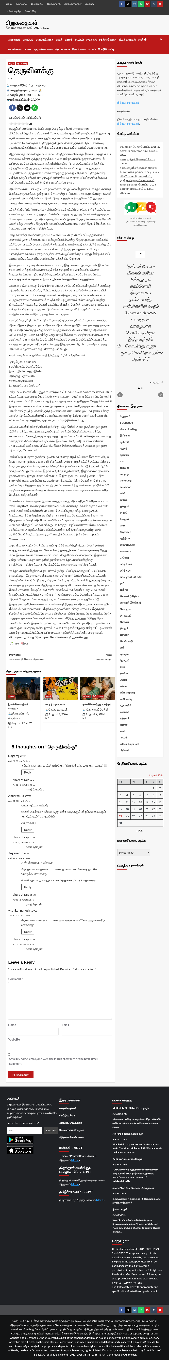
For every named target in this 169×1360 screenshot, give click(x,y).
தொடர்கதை (79, 49)
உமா (122, 461)
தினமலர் (124, 634)
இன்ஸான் (125, 435)
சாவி (122, 525)
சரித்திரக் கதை (107, 39)
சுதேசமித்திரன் (127, 544)
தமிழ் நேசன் (126, 563)
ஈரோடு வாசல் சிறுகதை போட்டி (136, 176)
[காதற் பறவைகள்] (60, 688)
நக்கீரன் (124, 673)
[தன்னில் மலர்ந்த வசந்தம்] (97, 688)
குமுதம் (124, 512)
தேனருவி (125, 660)
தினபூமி (124, 628)
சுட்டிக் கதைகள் (127, 39)
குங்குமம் (124, 506)
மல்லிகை (124, 711)
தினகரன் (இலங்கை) (130, 602)
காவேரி (124, 499)
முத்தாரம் (124, 718)
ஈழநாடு (124, 448)
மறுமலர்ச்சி (125, 705)
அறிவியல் (28, 39)
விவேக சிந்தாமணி (129, 743)
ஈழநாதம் (124, 454)
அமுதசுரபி (125, 416)
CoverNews (113, 1354)
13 (140, 801)
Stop (141, 388)
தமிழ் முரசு (125, 570)
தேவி (122, 666)
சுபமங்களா (125, 551)
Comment (15, 979)
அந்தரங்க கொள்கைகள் (71, 1137)
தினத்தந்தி (125, 615)
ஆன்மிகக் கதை (44, 39)
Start (139, 388)
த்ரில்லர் (142, 39)
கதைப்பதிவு (21, 3)
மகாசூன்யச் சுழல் (134, 1133)
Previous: (26, 656)
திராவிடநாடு (126, 641)
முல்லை (124, 724)
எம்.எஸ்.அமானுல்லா (144, 1187)
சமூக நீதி (91, 39)
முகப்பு (9, 3)
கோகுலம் (124, 518)
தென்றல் (124, 653)
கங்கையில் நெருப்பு (133, 1158)
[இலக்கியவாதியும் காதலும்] (23, 688)
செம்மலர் (124, 557)
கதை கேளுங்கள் (67, 1108)
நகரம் (146, 1108)
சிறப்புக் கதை (62, 49)
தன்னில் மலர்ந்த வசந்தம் (97, 704)
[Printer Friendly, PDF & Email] (19, 643)
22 (153, 809)
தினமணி (124, 621)
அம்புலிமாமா (126, 422)
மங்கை (123, 686)
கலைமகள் (125, 486)
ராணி (123, 731)
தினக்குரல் (125, 608)
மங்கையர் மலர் (127, 692)
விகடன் (124, 737)
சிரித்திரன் (125, 531)
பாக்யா (123, 679)
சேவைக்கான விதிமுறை (71, 1129)
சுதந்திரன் (125, 538)
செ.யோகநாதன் (58, 709)
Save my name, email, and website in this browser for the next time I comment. (53, 1061)
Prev (120, 395)
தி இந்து (124, 589)
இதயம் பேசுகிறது (128, 429)
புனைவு (28, 49)
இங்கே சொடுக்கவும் (128, 102)
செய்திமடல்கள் (67, 1115)
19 (133, 809)
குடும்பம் (79, 39)
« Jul (139, 830)
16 (159, 801)
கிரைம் (68, 39)
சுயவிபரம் (89, 3)
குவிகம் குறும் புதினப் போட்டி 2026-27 (140, 146)
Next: (104, 656)
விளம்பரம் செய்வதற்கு (70, 1122)
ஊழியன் (124, 467)
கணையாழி (126, 480)
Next (160, 395)
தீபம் (122, 647)
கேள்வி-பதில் (37, 3)
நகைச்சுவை (14, 49)
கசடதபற (124, 473)
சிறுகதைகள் (22, 22)
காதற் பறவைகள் (55, 704)
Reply (28, 772)
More (75, 1160)
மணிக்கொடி (126, 698)
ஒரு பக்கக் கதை (43, 49)
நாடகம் (92, 49)
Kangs (116, 1158)
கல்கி (122, 493)
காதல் (59, 39)
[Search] (161, 39)
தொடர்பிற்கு (30, 11)
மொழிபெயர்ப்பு (106, 49)
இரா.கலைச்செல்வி (97, 709)
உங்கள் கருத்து (14, 11)
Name (13, 1025)
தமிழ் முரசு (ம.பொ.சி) (131, 576)
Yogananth (15, 853)
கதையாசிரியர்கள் (73, 3)
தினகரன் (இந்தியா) (130, 596)
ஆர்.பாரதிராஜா (38, 85)
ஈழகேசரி (124, 441)
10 (120, 801)
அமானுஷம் (14, 39)
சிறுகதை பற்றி (54, 3)
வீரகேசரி (124, 750)
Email (66, 1025)
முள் (125, 1209)
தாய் (122, 583)
